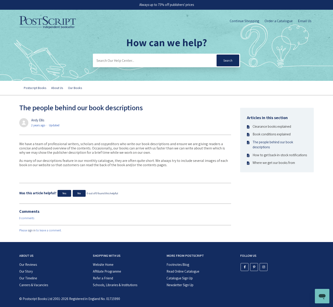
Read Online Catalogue (182, 271)
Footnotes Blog (177, 264)
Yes (64, 193)
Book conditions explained (272, 134)
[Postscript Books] (47, 27)
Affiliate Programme (107, 271)
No (79, 193)
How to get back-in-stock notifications (280, 155)
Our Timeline (28, 278)
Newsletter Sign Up (179, 285)
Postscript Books (35, 88)
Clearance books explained (272, 126)
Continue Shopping (244, 21)
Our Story (26, 271)
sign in (32, 230)
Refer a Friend (103, 278)
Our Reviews (28, 264)
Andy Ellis (37, 120)
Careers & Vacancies (33, 285)
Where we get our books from (274, 163)
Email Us (304, 21)
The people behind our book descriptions (273, 144)
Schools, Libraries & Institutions (115, 285)
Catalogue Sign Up (179, 278)
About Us (57, 88)
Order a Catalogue (279, 21)
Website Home (103, 264)
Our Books (75, 88)
